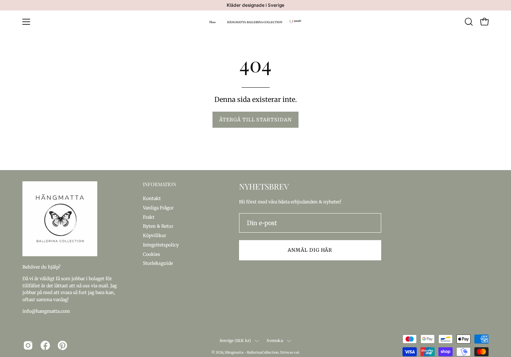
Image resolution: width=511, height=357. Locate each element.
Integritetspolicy (161, 244)
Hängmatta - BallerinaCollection (252, 352)
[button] (469, 22)
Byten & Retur (158, 226)
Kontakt (152, 198)
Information (159, 184)
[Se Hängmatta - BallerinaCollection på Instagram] (28, 345)
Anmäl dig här (310, 250)
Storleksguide (158, 263)
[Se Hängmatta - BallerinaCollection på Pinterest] (62, 345)
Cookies (151, 254)
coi (296, 352)
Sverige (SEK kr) (235, 340)
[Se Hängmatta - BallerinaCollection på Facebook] (45, 345)
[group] (255, 5)
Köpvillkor (154, 235)
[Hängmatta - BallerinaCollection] (255, 21)
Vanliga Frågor (158, 207)
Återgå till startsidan (255, 119)
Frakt (148, 217)
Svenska (275, 340)
